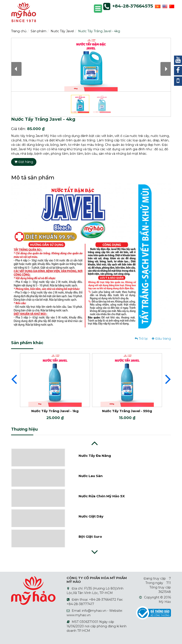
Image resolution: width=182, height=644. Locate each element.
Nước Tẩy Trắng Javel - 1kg (55, 411)
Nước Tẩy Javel (62, 31)
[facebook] (178, 70)
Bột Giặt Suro (90, 517)
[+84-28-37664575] (178, 81)
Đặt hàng (25, 162)
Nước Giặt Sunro (93, 537)
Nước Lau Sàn (91, 456)
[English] (164, 6)
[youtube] (178, 60)
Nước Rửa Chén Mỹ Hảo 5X (102, 476)
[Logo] (23, 12)
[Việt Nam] (157, 6)
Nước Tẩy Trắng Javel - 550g (127, 411)
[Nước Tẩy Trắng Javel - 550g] (127, 380)
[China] (171, 6)
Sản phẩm (38, 31)
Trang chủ (18, 31)
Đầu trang (162, 339)
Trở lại (143, 339)
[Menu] (98, 8)
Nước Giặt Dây (91, 496)
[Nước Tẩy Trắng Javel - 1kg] (55, 380)
